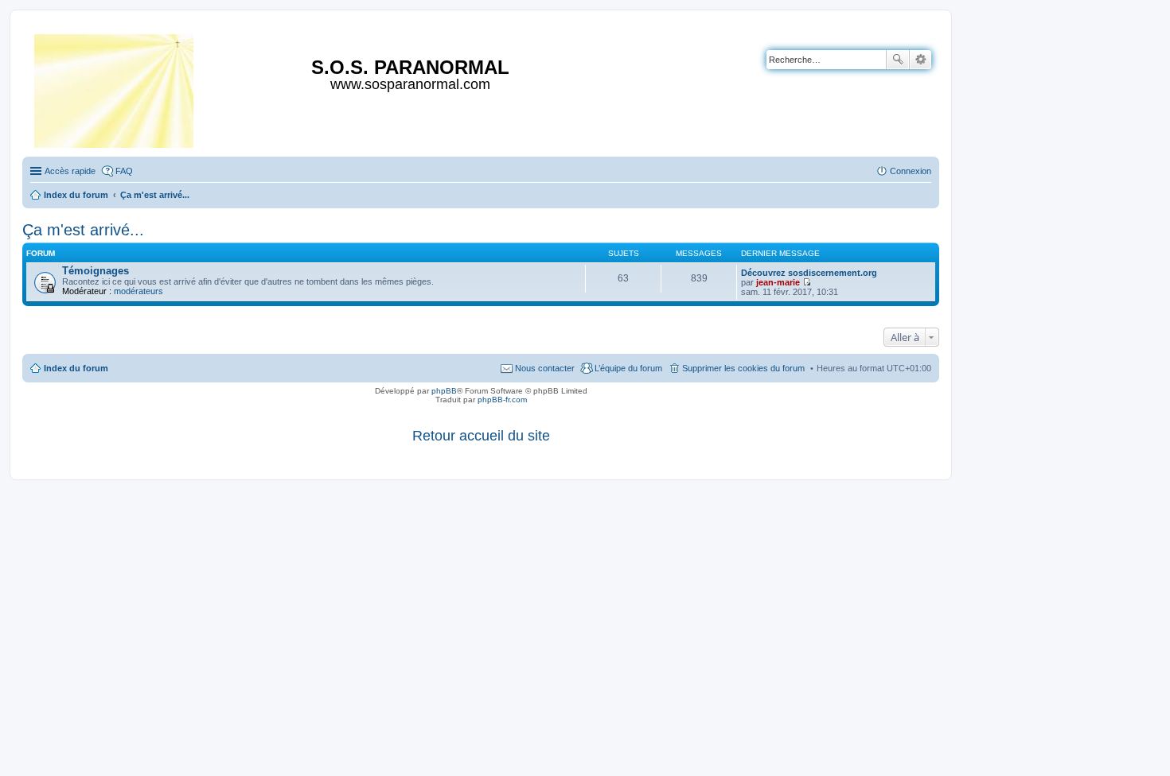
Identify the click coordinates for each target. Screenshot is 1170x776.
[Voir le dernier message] (806, 282)
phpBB (444, 390)
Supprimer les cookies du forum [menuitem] (743, 368)
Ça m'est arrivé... (83, 230)
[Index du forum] (115, 87)
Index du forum (76, 368)
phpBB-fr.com (502, 399)
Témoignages (95, 271)
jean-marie (778, 282)
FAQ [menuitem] (124, 171)
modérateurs (138, 291)
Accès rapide (70, 171)
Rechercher (898, 59)
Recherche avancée (920, 59)
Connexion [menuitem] (910, 171)
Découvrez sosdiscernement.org (809, 272)
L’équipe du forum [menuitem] (628, 368)
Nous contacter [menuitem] (545, 368)
